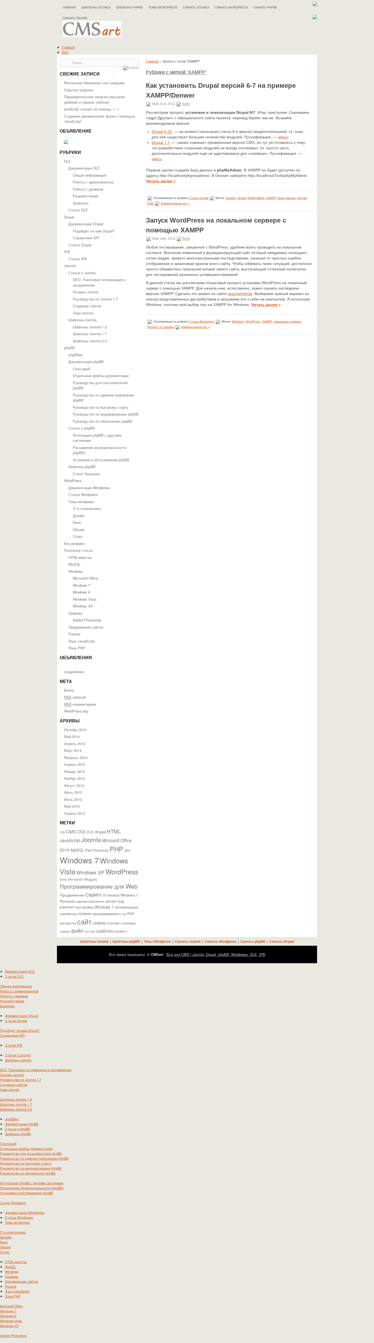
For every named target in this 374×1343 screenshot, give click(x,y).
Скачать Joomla (196, 7)
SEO (127, 850)
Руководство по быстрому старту (100, 407)
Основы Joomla (85, 291)
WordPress (73, 480)
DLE (65, 52)
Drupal (69, 217)
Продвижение (72, 895)
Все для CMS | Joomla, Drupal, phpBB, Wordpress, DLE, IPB (215, 954)
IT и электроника (87, 508)
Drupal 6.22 (162, 131)
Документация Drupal (85, 223)
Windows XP (83, 606)
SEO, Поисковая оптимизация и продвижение (35, 1069)
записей (75, 697)
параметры (68, 913)
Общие (78, 529)
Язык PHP (76, 647)
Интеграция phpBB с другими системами (31, 1183)
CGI (62, 832)
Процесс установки (160, 327)
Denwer (231, 198)
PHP (116, 849)
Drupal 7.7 (161, 142)
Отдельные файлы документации (101, 375)
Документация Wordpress (89, 487)
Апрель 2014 (74, 743)
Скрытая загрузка (78, 89)
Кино (77, 522)
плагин (85, 913)
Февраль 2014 (75, 757)
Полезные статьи (78, 550)
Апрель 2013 (74, 764)
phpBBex (75, 354)
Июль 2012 (73, 792)
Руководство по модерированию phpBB (106, 414)
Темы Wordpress (162, 7)
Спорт (78, 536)
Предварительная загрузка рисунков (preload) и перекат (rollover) (94, 99)
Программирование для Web (98, 886)
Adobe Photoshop (87, 620)
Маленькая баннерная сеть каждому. (95, 82)
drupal (100, 831)
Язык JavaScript (81, 641)
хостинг (90, 931)
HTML (114, 831)
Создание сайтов (87, 305)
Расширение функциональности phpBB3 (32, 1188)
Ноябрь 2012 (74, 778)
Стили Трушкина (86, 473)
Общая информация (89, 175)
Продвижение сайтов (85, 627)
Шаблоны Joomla (96, 7)
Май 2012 (72, 806)
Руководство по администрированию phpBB (34, 1158)
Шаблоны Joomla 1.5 (90, 326)
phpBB (69, 347)
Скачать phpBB (265, 7)
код (121, 901)
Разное (74, 634)
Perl (88, 850)
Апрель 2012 (74, 813)
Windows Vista (84, 599)
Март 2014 (72, 750)
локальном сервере (287, 321)
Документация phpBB (86, 361)
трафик (65, 931)
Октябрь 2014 (75, 729)
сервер (99, 922)
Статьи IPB (77, 258)
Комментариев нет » (175, 203)
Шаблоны (80, 203)
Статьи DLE (78, 209)
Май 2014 (72, 736)
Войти (69, 690)
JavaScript (70, 840)
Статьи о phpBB (81, 428)
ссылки (113, 922)
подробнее (74, 671)
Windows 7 (81, 585)
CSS (81, 831)
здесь (283, 137)
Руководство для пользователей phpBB (31, 1153)
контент (67, 907)
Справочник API (86, 237)
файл (77, 930)
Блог (63, 879)
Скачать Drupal (281, 941)
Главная (69, 7)
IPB (67, 251)
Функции (67, 901)
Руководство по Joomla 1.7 (95, 299)
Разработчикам (85, 195)
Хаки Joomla (83, 313)
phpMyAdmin (255, 198)
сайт (84, 921)
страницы (128, 923)
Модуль (90, 879)
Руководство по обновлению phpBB (102, 421)
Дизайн (79, 515)
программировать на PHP (113, 913)
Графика (75, 613)
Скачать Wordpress (220, 941)
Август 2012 (74, 785)
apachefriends (240, 293)
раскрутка (68, 923)
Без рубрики (74, 543)
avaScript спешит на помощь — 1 (91, 109)
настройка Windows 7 (94, 907)
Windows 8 (81, 592)
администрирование (90, 901)
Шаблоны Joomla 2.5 (90, 340)
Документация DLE (84, 168)
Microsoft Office (85, 578)
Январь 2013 (74, 771)
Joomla (70, 265)
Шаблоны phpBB (129, 7)
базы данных (287, 198)
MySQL (74, 564)
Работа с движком (88, 189)
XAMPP (271, 198)
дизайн (111, 901)
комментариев (80, 704)
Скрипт (93, 894)
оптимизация (126, 907)
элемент (120, 931)
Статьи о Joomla (82, 272)
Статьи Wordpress (83, 494)
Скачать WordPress (231, 7)
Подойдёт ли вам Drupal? (94, 230)
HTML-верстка (79, 557)
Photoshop (101, 850)
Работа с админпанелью (93, 182)
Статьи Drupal (79, 244)
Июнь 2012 (73, 799)
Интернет (75, 879)
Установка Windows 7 (120, 895)
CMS (71, 831)
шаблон (104, 930)
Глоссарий (81, 368)
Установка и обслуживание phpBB (101, 459)
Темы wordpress (81, 501)
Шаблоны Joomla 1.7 (90, 333)
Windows (75, 571)
